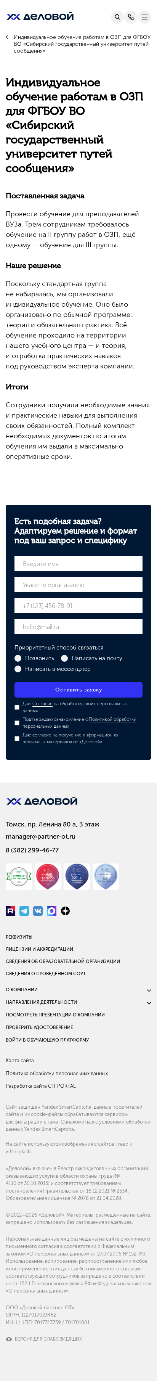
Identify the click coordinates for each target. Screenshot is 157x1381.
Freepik (123, 1144)
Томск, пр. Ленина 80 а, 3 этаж (52, 824)
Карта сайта (20, 1060)
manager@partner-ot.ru (40, 836)
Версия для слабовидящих (48, 1339)
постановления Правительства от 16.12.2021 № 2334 (67, 1191)
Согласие (42, 703)
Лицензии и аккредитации (39, 949)
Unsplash (20, 1151)
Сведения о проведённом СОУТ (46, 973)
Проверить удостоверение (39, 1027)
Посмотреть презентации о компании (55, 1015)
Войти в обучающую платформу (47, 1040)
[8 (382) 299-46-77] (131, 17)
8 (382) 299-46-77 (32, 850)
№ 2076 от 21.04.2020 (96, 1198)
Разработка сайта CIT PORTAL (41, 1086)
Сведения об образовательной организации (63, 961)
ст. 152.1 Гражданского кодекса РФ (52, 1283)
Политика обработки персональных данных (57, 1073)
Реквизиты (19, 937)
